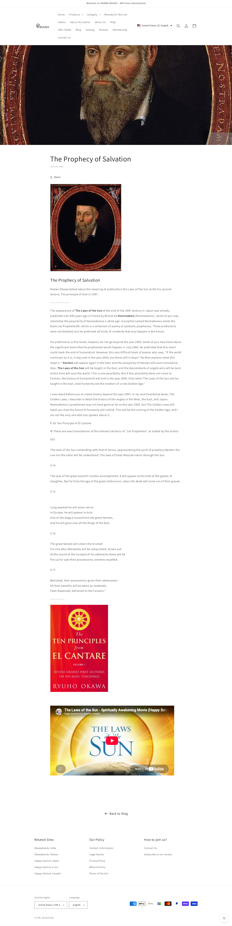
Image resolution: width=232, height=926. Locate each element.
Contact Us (150, 848)
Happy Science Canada (47, 873)
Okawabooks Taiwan (46, 854)
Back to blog (118, 813)
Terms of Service (98, 873)
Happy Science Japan (46, 860)
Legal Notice (96, 854)
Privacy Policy (97, 860)
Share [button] (57, 177)
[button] (76, 14)
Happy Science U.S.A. (46, 867)
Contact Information (101, 848)
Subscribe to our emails (158, 854)
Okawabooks (48, 917)
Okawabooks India (45, 848)
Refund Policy (97, 867)
